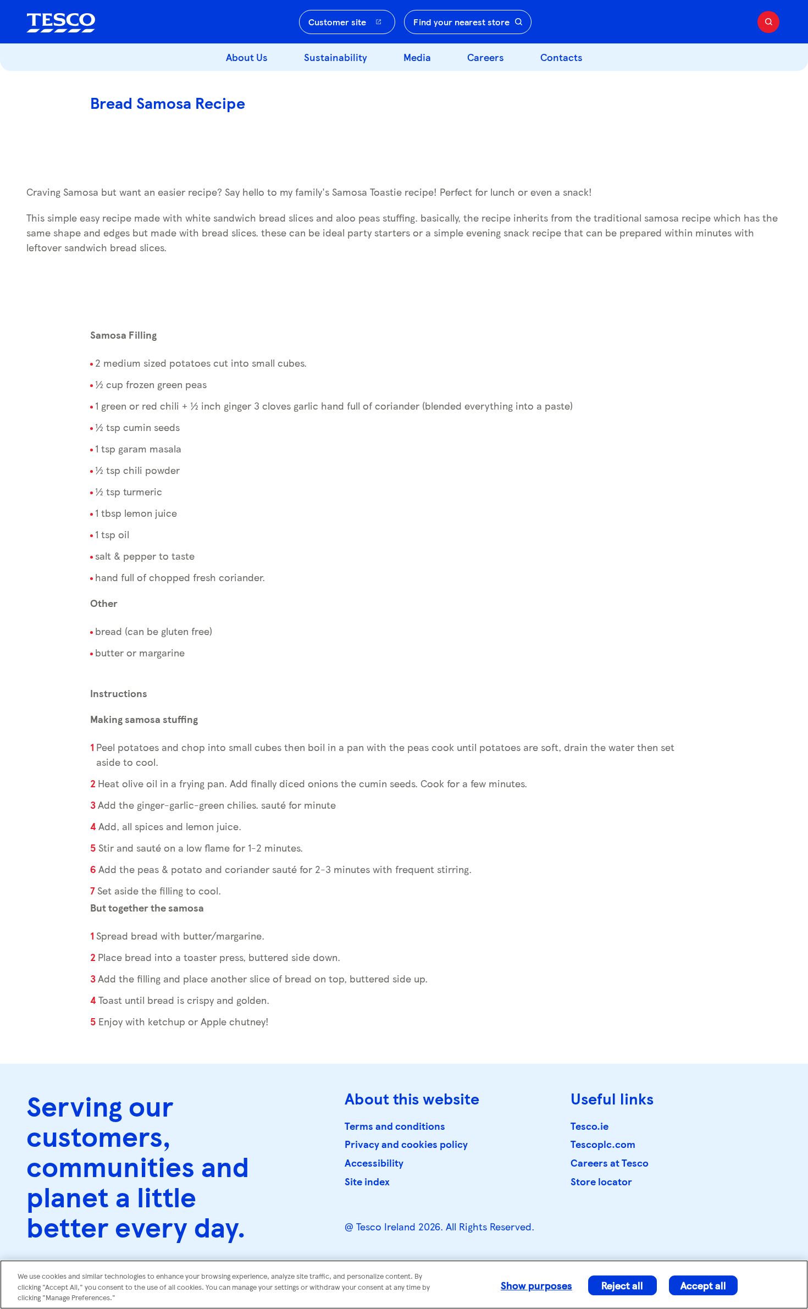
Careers (485, 57)
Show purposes (536, 1285)
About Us (247, 57)
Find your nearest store (461, 21)
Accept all (703, 1285)
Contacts (561, 57)
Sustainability (335, 57)
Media (417, 57)
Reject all (622, 1285)
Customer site (337, 21)
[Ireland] (60, 21)
